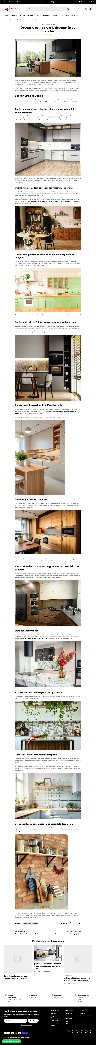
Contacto (19, 2)
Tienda (6, 2)
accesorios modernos (54, 116)
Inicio (5, 20)
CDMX (79, 999)
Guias (10, 20)
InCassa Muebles (13, 1037)
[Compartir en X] (74, 923)
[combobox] (47, 9)
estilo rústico (19, 191)
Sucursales (12, 2)
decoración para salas (58, 913)
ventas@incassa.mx (59, 997)
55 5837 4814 (34, 1000)
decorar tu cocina (20, 90)
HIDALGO (80, 1001)
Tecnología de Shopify (24, 1037)
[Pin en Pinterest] (79, 923)
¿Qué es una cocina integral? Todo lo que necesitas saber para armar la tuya (47, 966)
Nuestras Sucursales (83, 995)
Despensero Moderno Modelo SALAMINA (54, 505)
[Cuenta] (86, 9)
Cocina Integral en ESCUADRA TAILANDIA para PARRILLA (44, 330)
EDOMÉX (80, 997)
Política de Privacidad (26, 1025)
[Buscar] (68, 9)
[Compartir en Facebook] (70, 923)
